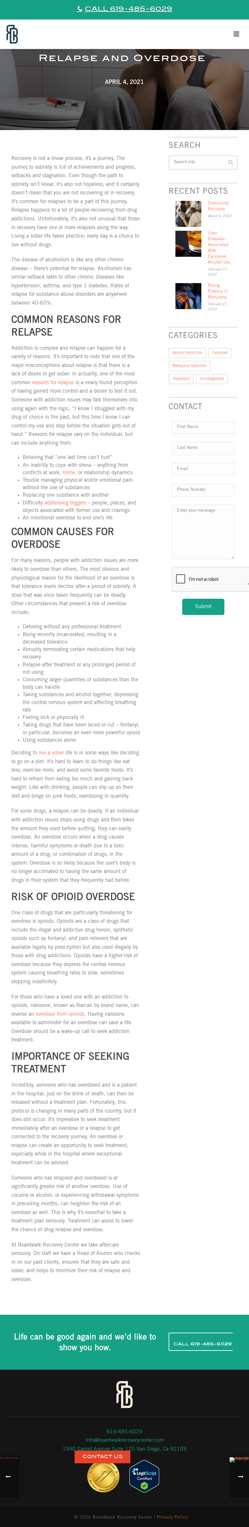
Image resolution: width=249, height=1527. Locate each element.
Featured (220, 353)
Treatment (181, 379)
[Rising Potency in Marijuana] (188, 296)
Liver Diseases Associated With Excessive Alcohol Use (219, 248)
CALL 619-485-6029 (128, 9)
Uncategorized (212, 379)
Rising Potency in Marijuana (218, 292)
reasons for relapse (53, 382)
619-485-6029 (124, 1432)
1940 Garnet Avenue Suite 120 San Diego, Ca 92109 (124, 1449)
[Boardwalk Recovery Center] (11, 34)
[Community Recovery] (188, 214)
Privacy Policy (172, 1518)
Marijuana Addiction (189, 366)
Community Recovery (218, 207)
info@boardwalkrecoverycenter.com (125, 1440)
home (69, 473)
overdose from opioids (60, 1014)
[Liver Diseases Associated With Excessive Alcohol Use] (188, 244)
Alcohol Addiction (187, 353)
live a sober (51, 753)
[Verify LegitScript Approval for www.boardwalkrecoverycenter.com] (144, 1476)
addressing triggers (65, 503)
